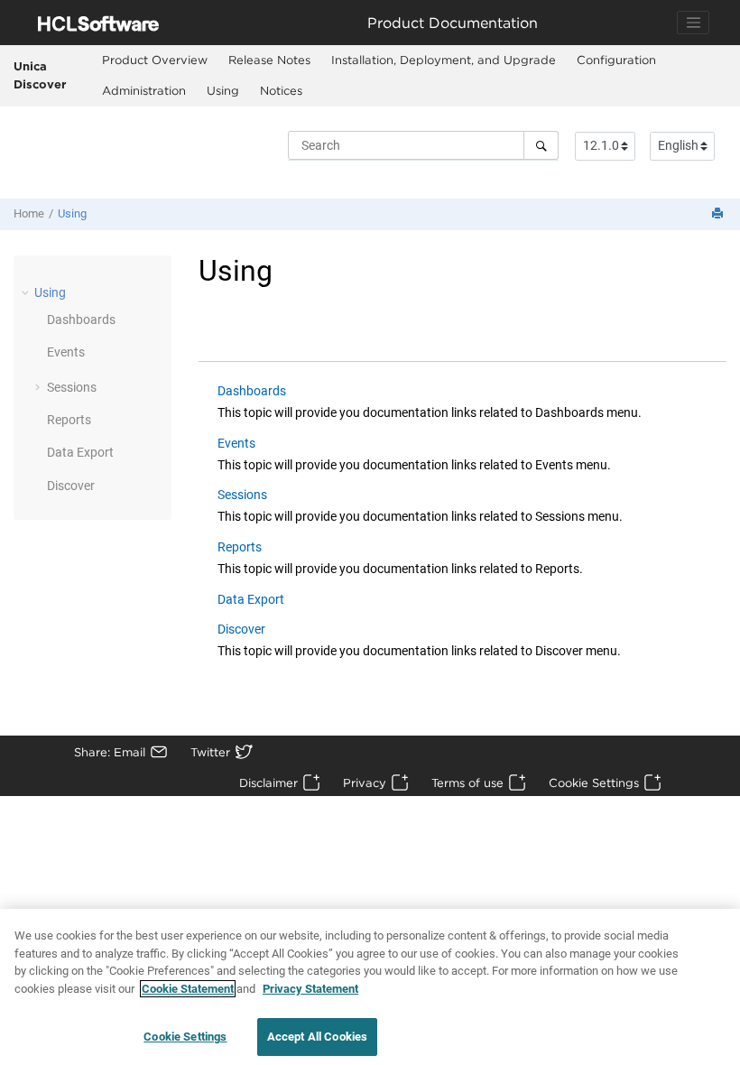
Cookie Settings (594, 782)
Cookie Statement (188, 989)
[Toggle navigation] (693, 22)
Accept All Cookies (317, 1036)
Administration (144, 90)
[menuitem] (155, 60)
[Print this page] (719, 214)
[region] (370, 987)
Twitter (210, 752)
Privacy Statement (310, 989)
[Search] (541, 145)
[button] (27, 292)
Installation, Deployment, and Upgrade (443, 59)
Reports (69, 419)
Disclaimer (268, 782)
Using (223, 90)
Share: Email (109, 752)
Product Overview (155, 59)
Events (66, 352)
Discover (71, 485)
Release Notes (269, 59)
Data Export (80, 452)
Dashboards (81, 319)
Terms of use (467, 782)
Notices (281, 90)
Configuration (616, 59)
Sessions (72, 387)
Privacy (364, 782)
